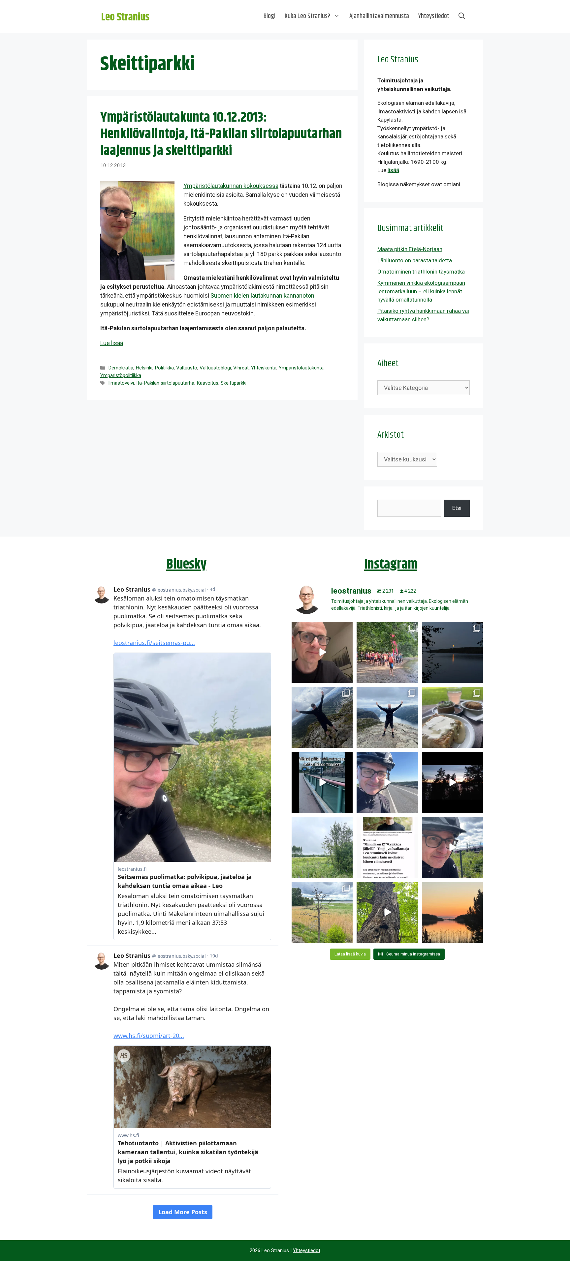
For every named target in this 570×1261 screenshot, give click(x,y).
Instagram (390, 564)
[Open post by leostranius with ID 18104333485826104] (387, 912)
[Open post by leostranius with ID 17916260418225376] (322, 717)
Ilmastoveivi (121, 383)
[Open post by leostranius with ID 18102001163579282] (387, 652)
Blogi (269, 16)
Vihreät (241, 368)
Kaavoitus (207, 383)
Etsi (456, 508)
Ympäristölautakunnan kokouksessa (230, 185)
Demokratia (120, 368)
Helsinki (144, 368)
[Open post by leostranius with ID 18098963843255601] (452, 717)
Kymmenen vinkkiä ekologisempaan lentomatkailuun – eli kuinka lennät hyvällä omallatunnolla (421, 291)
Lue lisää (111, 342)
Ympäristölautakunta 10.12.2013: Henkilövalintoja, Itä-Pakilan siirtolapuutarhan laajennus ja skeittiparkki (221, 134)
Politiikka (164, 368)
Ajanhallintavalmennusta (379, 16)
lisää (393, 170)
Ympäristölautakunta (301, 368)
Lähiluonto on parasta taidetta (414, 260)
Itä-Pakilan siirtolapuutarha (165, 383)
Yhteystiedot (433, 16)
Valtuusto (186, 368)
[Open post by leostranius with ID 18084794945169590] (452, 782)
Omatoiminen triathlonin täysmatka (421, 271)
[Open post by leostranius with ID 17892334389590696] (322, 782)
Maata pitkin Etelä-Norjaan (409, 249)
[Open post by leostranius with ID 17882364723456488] (322, 847)
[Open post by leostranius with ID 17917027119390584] (322, 912)
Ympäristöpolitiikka (120, 375)
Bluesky (186, 564)
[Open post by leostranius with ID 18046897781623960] (452, 847)
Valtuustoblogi (215, 368)
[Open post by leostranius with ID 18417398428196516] (387, 717)
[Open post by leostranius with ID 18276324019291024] (452, 652)
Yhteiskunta (263, 368)
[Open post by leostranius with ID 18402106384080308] (387, 782)
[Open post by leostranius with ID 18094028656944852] (452, 912)
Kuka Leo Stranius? (307, 16)
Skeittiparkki (233, 383)
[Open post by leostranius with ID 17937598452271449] (387, 847)
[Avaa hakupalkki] (462, 16)
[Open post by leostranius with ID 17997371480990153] (322, 652)
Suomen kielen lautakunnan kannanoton (262, 295)
